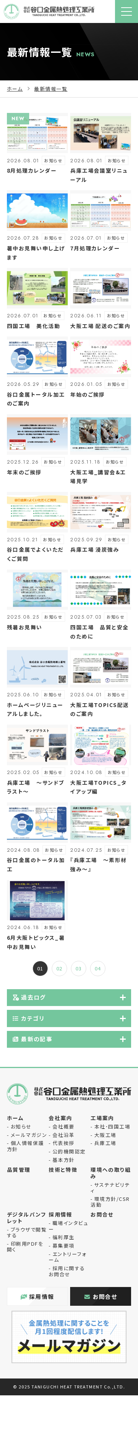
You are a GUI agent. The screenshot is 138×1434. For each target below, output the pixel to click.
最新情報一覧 (50, 88)
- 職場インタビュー (68, 1225)
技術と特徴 (63, 1169)
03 (79, 968)
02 (59, 968)
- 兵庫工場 (103, 1143)
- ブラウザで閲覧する (27, 1232)
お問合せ (102, 1214)
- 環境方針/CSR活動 (110, 1201)
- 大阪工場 (103, 1135)
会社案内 (60, 1118)
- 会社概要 (62, 1126)
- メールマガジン (27, 1135)
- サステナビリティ (110, 1187)
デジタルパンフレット (26, 1217)
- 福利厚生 (62, 1237)
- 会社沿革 (62, 1135)
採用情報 (60, 1214)
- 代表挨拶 (62, 1143)
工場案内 (102, 1118)
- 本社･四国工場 (110, 1126)
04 (98, 968)
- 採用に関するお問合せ (67, 1271)
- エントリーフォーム (67, 1257)
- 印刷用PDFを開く (25, 1246)
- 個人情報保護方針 (25, 1145)
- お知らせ (19, 1126)
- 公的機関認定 (67, 1151)
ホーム (15, 88)
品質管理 (19, 1169)
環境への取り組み (110, 1172)
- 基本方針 (62, 1160)
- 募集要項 (62, 1245)
